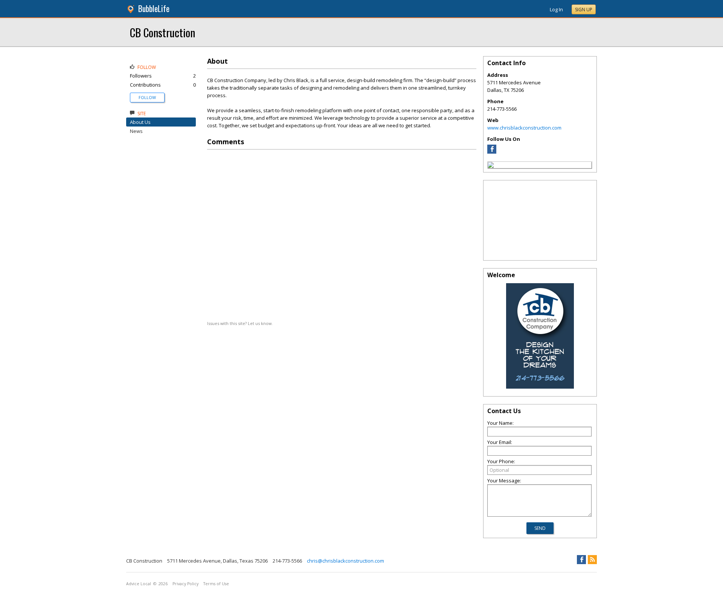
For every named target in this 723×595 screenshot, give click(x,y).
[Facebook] (491, 151)
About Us (140, 122)
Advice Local (138, 583)
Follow (147, 97)
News (136, 131)
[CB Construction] (491, 166)
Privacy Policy (185, 583)
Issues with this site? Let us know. (240, 323)
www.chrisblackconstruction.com (524, 127)
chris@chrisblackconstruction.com (345, 560)
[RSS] (592, 559)
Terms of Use (216, 583)
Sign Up (583, 9)
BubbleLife (153, 8)
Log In (556, 9)
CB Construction (162, 32)
